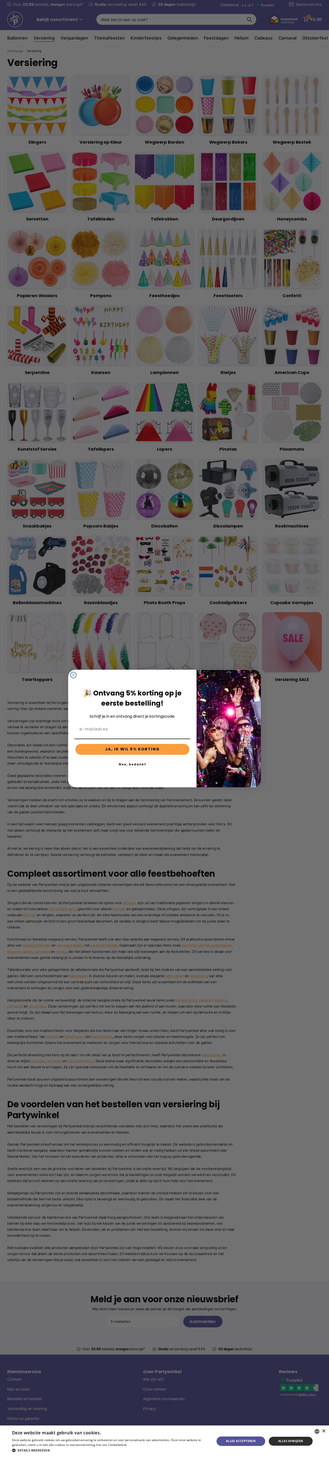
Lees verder (136, 1445)
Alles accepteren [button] (241, 1441)
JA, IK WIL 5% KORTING (132, 749)
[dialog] (164, 1441)
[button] (110, 1450)
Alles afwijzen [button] (290, 1441)
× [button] (323, 1431)
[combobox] (317, 1431)
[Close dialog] (73, 675)
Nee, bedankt (132, 764)
